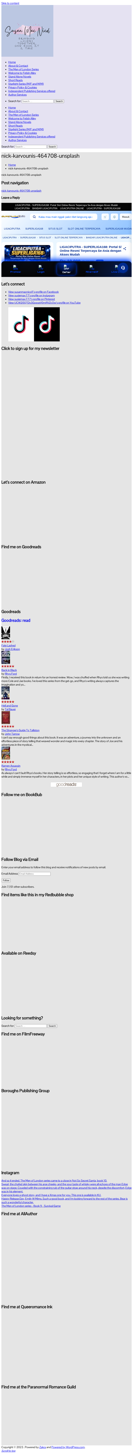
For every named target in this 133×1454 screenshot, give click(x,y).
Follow (6, 880)
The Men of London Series (23, 69)
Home (12, 62)
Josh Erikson (12, 649)
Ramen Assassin (10, 766)
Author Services (17, 95)
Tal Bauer (10, 709)
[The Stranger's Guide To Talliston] (5, 723)
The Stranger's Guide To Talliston (20, 730)
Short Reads (15, 80)
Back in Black (9, 670)
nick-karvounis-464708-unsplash (21, 190)
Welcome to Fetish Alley (22, 73)
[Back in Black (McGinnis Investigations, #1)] (5, 663)
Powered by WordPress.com (68, 1447)
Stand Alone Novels (19, 76)
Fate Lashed (8, 645)
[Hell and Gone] (5, 698)
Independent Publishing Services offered (31, 91)
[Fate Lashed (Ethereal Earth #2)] (5, 638)
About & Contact (18, 66)
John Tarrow (12, 734)
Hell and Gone (9, 705)
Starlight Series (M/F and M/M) (26, 84)
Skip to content (10, 3)
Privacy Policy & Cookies (22, 87)
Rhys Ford (11, 674)
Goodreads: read (15, 620)
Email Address (10, 873)
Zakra (42, 1447)
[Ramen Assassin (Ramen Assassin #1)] (5, 758)
